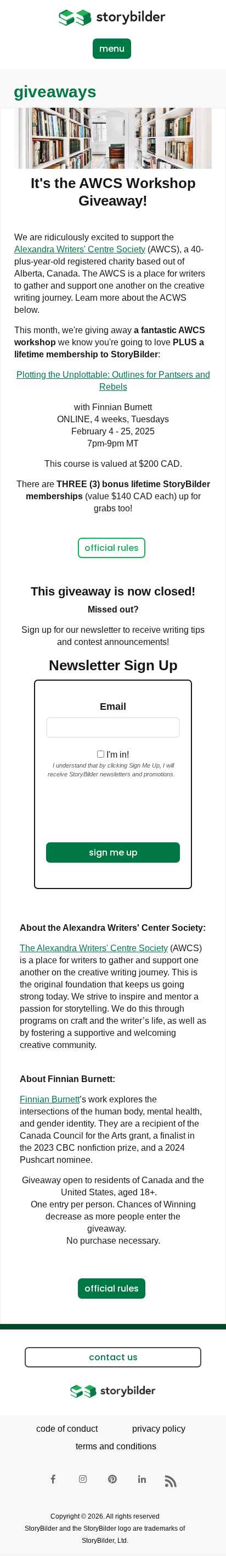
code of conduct (67, 1428)
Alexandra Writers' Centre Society (79, 249)
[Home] (112, 17)
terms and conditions (116, 1446)
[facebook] (53, 1481)
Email (113, 706)
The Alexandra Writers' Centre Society (94, 948)
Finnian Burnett (50, 1099)
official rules (111, 548)
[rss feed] (172, 1481)
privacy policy (158, 1428)
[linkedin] (142, 1481)
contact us (113, 1357)
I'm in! (117, 754)
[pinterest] (113, 1481)
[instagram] (83, 1481)
